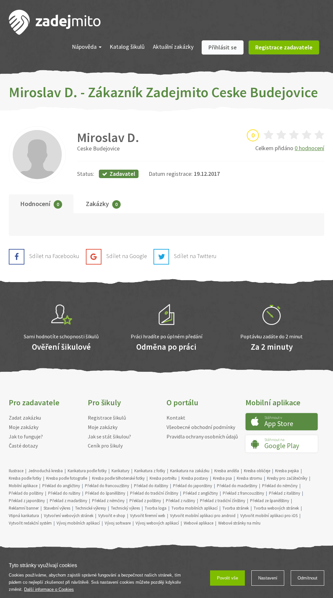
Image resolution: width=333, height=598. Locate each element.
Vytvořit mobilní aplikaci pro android (202, 515)
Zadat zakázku (25, 417)
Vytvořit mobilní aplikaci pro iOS (269, 515)
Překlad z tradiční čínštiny (222, 500)
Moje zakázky (23, 427)
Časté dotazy (23, 445)
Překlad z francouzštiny (243, 493)
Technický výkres (125, 508)
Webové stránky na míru (239, 523)
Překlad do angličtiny (61, 485)
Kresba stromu (249, 478)
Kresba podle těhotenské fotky (118, 478)
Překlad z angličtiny (200, 493)
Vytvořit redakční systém (30, 523)
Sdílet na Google (126, 256)
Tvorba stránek (235, 508)
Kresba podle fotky (25, 478)
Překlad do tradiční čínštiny (154, 493)
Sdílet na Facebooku (54, 256)
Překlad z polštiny (145, 500)
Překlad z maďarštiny (68, 500)
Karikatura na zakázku (189, 471)
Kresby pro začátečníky (287, 478)
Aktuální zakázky (173, 46)
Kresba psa (222, 478)
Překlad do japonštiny (192, 485)
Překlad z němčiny (108, 500)
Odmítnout (307, 578)
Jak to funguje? (26, 436)
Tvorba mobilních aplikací (194, 508)
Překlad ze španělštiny (269, 500)
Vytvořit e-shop (111, 515)
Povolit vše (227, 578)
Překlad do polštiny (26, 493)
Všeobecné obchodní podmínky (200, 427)
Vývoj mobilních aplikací (78, 523)
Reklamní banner (24, 508)
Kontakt (175, 417)
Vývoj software (118, 523)
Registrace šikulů (107, 417)
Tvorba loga (155, 508)
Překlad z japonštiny (27, 500)
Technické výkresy (90, 508)
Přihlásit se (222, 47)
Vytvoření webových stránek (68, 515)
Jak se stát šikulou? (109, 436)
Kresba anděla (226, 471)
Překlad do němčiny (280, 485)
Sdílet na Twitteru (195, 256)
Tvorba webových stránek (276, 508)
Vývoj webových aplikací (157, 523)
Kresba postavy (194, 478)
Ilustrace (16, 471)
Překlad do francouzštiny (107, 485)
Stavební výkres (57, 508)
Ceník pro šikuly (105, 445)
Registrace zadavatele (284, 47)
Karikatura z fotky (149, 471)
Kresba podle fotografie (66, 478)
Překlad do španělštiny (105, 493)
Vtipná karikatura (24, 515)
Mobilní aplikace (23, 485)
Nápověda (84, 46)
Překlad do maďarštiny (237, 485)
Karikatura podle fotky (87, 471)
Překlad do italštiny (151, 485)
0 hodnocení (309, 148)
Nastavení (267, 578)
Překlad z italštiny (284, 493)
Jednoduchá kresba (45, 471)
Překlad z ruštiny (180, 500)
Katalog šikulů (127, 46)
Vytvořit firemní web (147, 515)
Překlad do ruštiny (64, 493)
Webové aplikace (198, 523)
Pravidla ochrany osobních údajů (202, 436)
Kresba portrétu (163, 478)
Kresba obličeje (257, 471)
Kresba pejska (287, 471)
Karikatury (120, 471)
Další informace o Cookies (49, 589)
